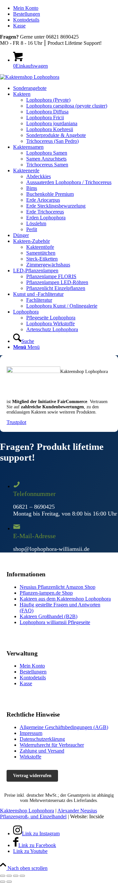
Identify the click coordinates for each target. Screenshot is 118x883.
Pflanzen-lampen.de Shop (46, 593)
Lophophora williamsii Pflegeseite (55, 622)
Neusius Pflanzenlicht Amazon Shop (57, 587)
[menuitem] (65, 8)
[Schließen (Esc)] (2, 876)
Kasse (19, 25)
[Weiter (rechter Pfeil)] (9, 882)
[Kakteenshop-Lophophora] (29, 77)
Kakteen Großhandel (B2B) (48, 616)
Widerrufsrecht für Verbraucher (52, 745)
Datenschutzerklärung (42, 739)
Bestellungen (26, 14)
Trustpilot (16, 422)
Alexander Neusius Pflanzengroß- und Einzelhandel (48, 813)
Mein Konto (25, 8)
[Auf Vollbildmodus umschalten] (15, 876)
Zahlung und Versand (42, 751)
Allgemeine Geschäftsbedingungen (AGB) (64, 727)
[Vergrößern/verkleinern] (22, 876)
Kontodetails (26, 20)
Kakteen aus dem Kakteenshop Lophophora (65, 599)
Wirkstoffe (30, 756)
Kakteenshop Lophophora (27, 810)
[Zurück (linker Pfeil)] (2, 882)
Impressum (31, 733)
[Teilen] (9, 876)
